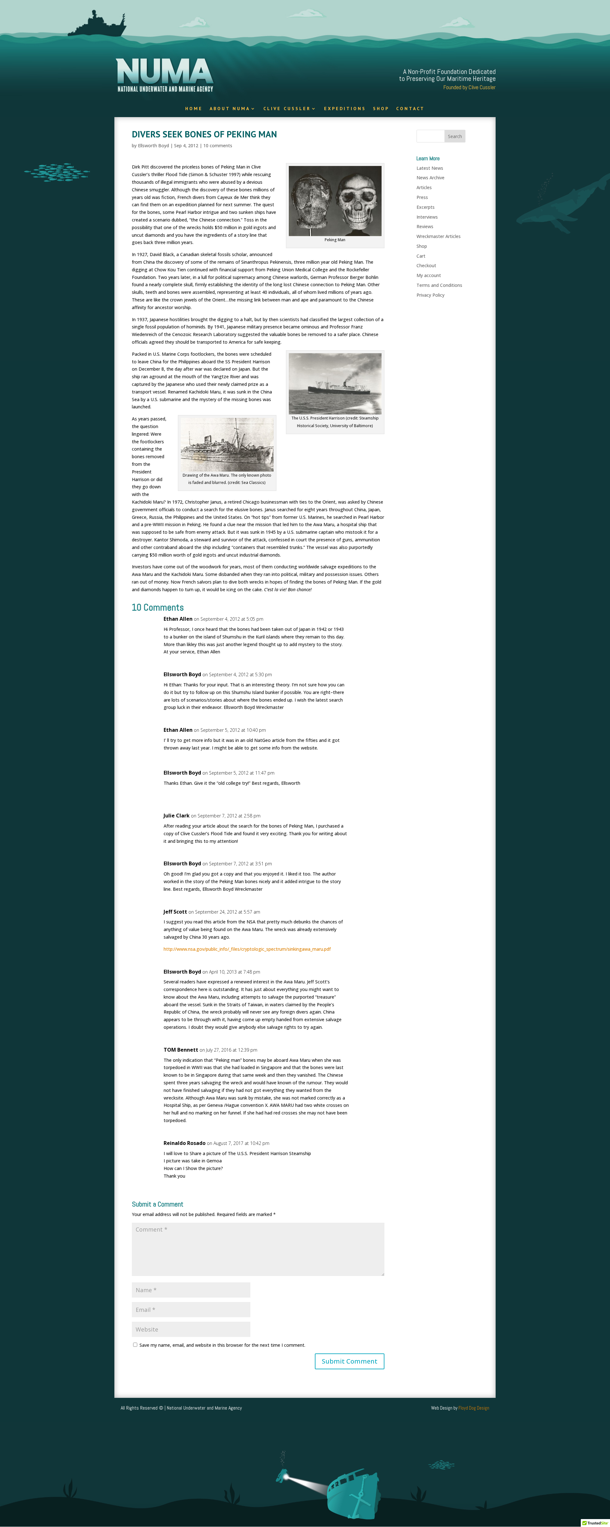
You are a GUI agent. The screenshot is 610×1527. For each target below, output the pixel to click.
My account (429, 275)
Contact (410, 108)
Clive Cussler (287, 108)
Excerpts (426, 207)
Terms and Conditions (439, 285)
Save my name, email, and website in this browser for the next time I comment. (222, 1345)
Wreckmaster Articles (439, 236)
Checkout (426, 265)
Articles (424, 187)
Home (194, 108)
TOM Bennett (181, 1049)
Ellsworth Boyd (153, 145)
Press (422, 197)
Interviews (427, 217)
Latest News (430, 168)
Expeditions (345, 108)
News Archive (430, 178)
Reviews (425, 226)
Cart (421, 256)
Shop (381, 108)
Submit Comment (349, 1361)
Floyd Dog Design (473, 1408)
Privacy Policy (430, 295)
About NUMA (230, 108)
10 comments (217, 145)
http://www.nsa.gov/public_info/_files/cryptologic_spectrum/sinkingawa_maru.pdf (247, 949)
